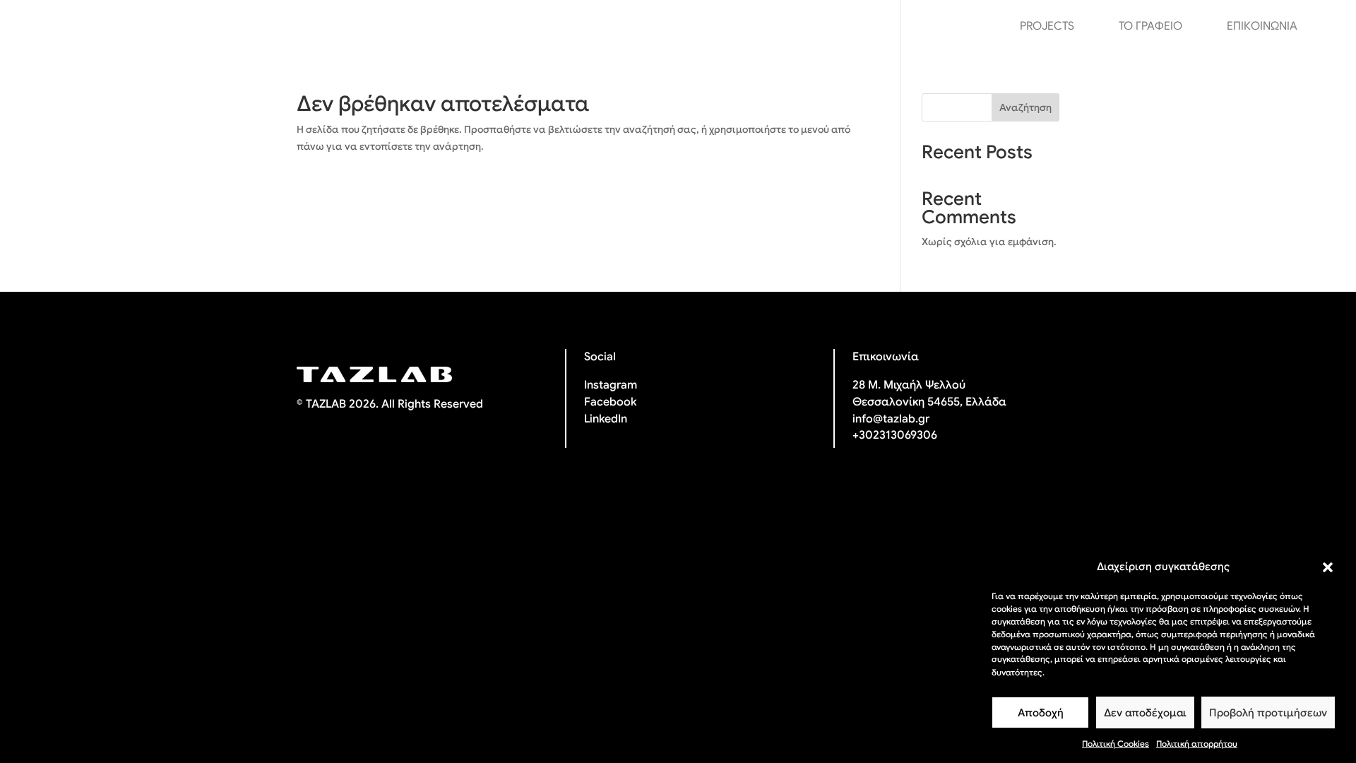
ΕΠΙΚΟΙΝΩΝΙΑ (1262, 27)
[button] (1328, 567)
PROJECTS (1047, 27)
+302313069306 (894, 435)
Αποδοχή (1041, 712)
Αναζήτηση (1025, 107)
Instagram (610, 385)
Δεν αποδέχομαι (1145, 712)
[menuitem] (1327, 26)
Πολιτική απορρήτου (1196, 743)
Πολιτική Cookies (1115, 743)
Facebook (610, 402)
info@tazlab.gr (890, 419)
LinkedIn (605, 419)
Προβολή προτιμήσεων (1268, 712)
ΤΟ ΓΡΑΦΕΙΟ (1150, 27)
